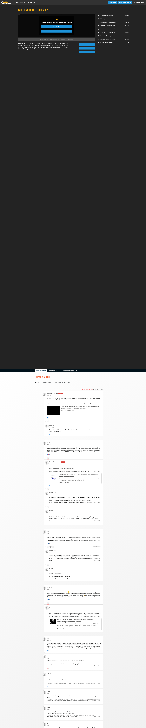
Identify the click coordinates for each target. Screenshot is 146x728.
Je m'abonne (112, 2)
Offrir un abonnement (125, 2)
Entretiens (31, 2)
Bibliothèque (20, 2)
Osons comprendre (7, 2)
